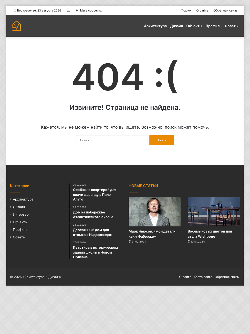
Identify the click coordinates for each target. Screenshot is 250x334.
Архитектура (155, 26)
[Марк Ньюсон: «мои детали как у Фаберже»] (155, 211)
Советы (231, 26)
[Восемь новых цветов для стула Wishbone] (214, 211)
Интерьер (21, 214)
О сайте (202, 10)
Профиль (213, 26)
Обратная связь (225, 10)
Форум (186, 10)
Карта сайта (203, 277)
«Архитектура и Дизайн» (42, 277)
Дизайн (176, 26)
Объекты (194, 26)
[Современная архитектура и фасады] (16, 26)
